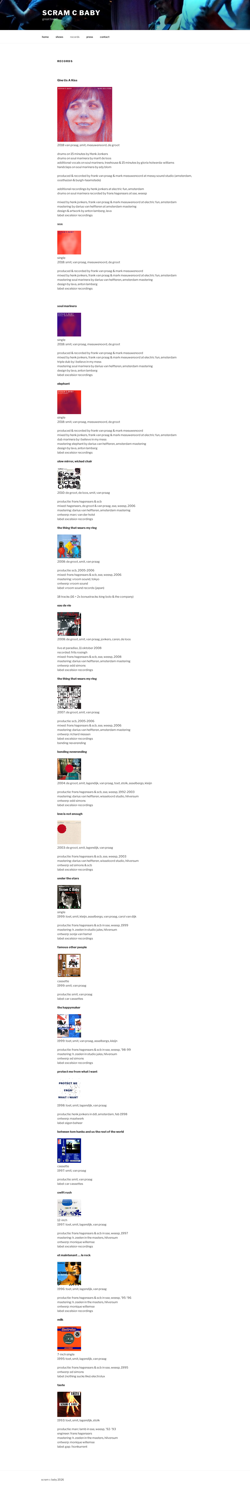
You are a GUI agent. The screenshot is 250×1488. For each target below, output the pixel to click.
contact (104, 36)
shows (59, 36)
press (89, 36)
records (74, 36)
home (45, 36)
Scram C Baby (71, 13)
